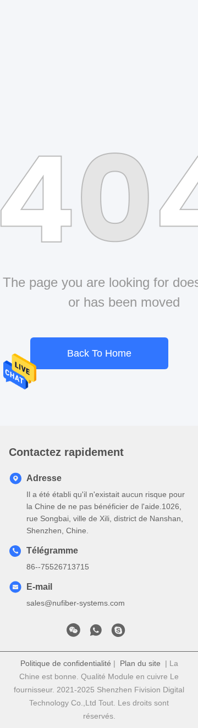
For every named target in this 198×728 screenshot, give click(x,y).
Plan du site (140, 663)
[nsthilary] (118, 633)
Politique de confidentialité (65, 663)
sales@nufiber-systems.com (75, 603)
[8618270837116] (95, 633)
